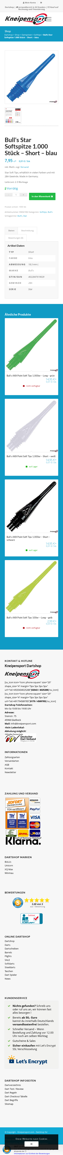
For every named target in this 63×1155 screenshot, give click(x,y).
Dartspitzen (27, 34)
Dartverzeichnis (13, 1085)
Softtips (37, 34)
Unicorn (9, 865)
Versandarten (12, 760)
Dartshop (9, 7)
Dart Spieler (11, 974)
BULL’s (8, 861)
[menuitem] (29, 3)
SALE (7, 960)
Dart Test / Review (14, 1088)
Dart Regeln (11, 1092)
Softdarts (9, 963)
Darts (7, 944)
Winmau (9, 873)
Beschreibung (27, 230)
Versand (24, 166)
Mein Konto (30, 2)
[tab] (11, 230)
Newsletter (10, 772)
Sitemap (9, 1103)
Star (25, 215)
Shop (8, 31)
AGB (7, 764)
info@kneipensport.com (23, 723)
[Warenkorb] (41, 2)
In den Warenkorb (41, 196)
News (7, 978)
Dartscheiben (12, 948)
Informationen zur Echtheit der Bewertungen (32, 1153)
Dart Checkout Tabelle (16, 1096)
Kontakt (9, 768)
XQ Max (9, 869)
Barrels (8, 952)
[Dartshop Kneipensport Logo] (26, 19)
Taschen (9, 971)
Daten (11, 230)
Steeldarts (10, 967)
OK (31, 1144)
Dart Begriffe (11, 1100)
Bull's (50, 212)
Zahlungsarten (12, 757)
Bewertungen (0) (15, 238)
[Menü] (46, 19)
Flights (8, 956)
